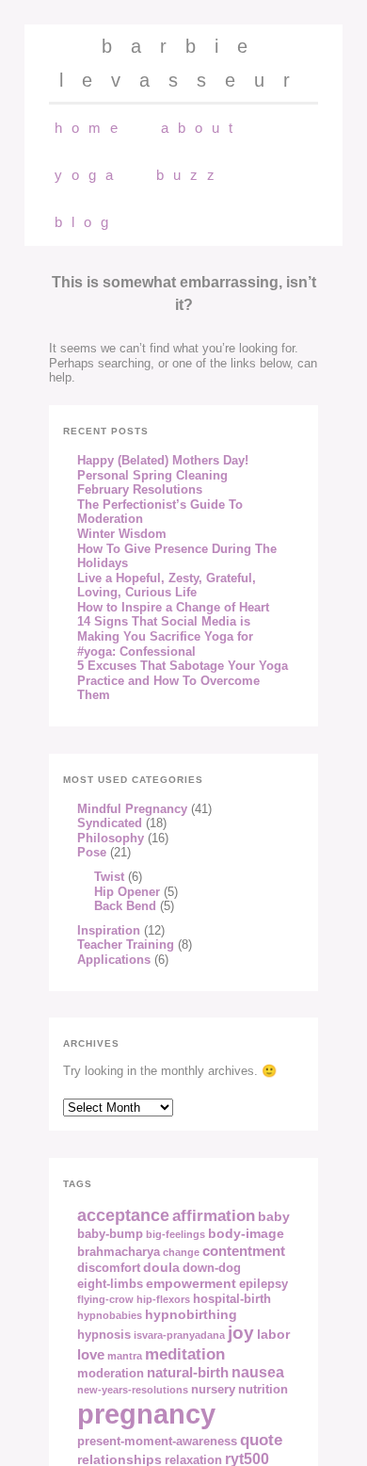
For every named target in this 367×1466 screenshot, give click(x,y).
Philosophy (110, 838)
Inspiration (108, 930)
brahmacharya (118, 1252)
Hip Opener (127, 892)
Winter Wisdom (122, 534)
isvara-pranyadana (179, 1335)
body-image (246, 1233)
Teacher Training (125, 944)
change (181, 1252)
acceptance (123, 1215)
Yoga (88, 175)
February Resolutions (139, 489)
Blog (86, 222)
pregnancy (146, 1413)
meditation (185, 1353)
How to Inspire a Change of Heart (173, 607)
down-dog (212, 1268)
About (201, 128)
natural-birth (188, 1372)
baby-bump (110, 1234)
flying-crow (105, 1299)
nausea (257, 1371)
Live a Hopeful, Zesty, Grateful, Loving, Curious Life (166, 585)
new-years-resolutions (132, 1389)
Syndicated (109, 823)
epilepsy (263, 1284)
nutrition (263, 1389)
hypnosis (104, 1335)
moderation (110, 1373)
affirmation (213, 1215)
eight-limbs (110, 1284)
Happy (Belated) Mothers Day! (162, 460)
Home (91, 128)
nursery (213, 1389)
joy (241, 1333)
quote (261, 1439)
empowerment (191, 1283)
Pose (91, 852)
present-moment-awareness (157, 1441)
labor (273, 1334)
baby (274, 1216)
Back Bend (125, 906)
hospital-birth (232, 1299)
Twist (109, 877)
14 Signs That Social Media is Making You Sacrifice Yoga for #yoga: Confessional (165, 636)
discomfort (108, 1268)
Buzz (190, 175)
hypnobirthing (191, 1314)
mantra (124, 1355)
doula (161, 1267)
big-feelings (175, 1234)
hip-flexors (163, 1299)
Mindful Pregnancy (132, 809)
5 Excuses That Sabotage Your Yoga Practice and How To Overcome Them (182, 680)
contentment (243, 1251)
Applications (114, 960)
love (90, 1354)
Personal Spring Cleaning (152, 475)
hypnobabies (109, 1315)
